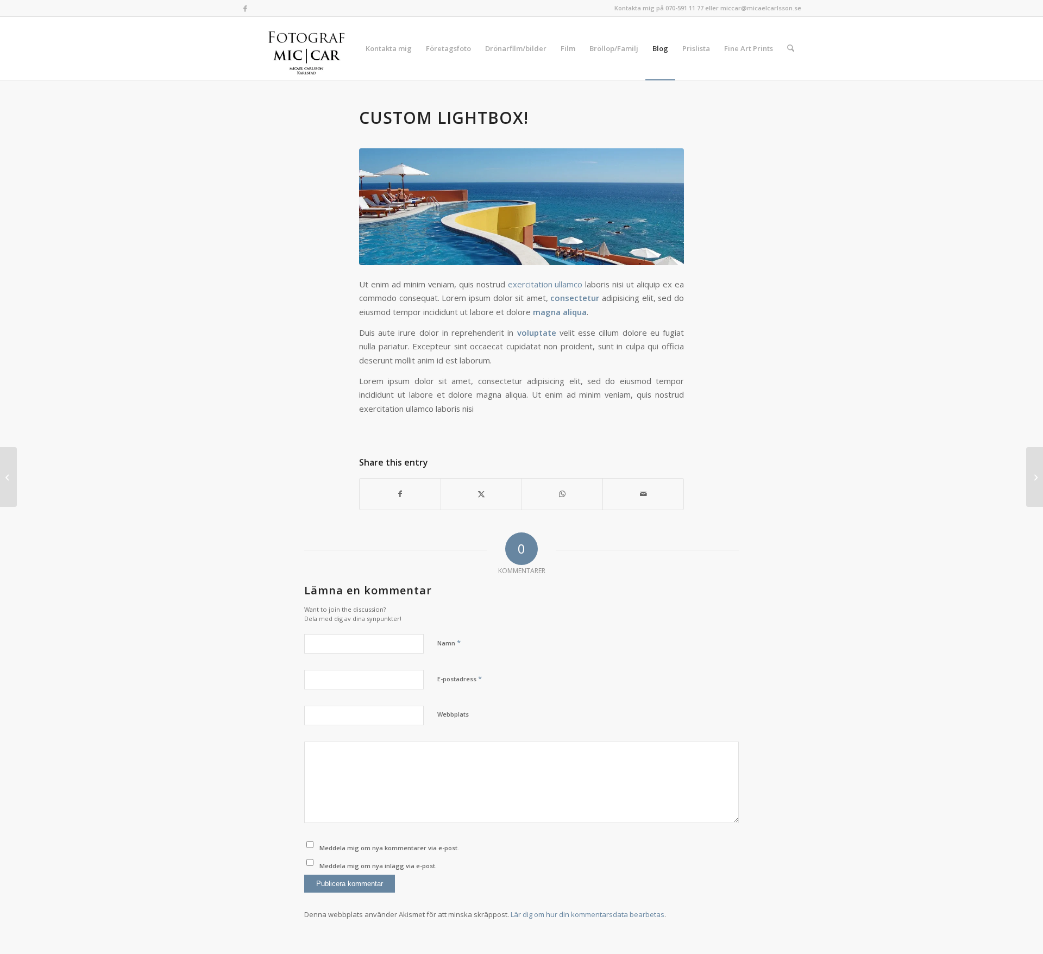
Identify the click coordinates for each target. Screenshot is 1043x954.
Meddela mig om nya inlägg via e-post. (378, 866)
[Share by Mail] (643, 494)
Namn (449, 643)
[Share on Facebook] (400, 494)
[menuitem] (389, 48)
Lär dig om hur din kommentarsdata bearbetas (587, 914)
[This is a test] (1034, 477)
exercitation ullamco (545, 284)
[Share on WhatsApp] (562, 494)
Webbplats (453, 714)
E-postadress (459, 678)
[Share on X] (481, 494)
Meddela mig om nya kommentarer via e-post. (389, 848)
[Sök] (790, 48)
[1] (521, 206)
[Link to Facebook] (245, 8)
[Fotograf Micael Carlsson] (310, 48)
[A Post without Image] (8, 477)
